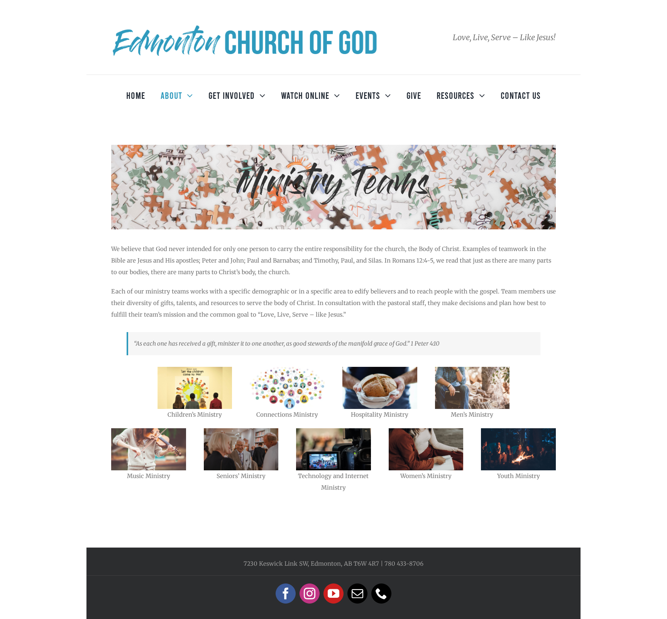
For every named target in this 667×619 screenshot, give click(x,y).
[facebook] (286, 593)
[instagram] (310, 593)
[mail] (357, 593)
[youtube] (333, 593)
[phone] (381, 593)
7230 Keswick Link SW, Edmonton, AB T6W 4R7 (311, 563)
